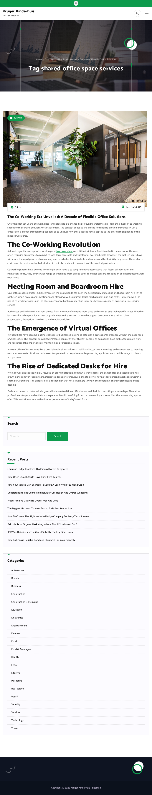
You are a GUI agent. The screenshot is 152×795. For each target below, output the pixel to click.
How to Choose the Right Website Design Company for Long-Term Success (48, 516)
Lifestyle (15, 673)
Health (15, 657)
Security (15, 704)
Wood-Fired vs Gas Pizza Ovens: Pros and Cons (32, 501)
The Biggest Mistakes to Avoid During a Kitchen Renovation (39, 509)
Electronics (17, 618)
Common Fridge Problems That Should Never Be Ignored (37, 469)
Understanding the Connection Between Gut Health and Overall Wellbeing (47, 493)
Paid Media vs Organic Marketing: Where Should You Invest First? (42, 524)
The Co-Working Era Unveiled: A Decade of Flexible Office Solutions (81, 59)
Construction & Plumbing (24, 602)
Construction (18, 594)
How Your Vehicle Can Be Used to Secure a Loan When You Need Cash (45, 485)
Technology (17, 720)
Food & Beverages (21, 649)
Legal (14, 665)
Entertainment (19, 626)
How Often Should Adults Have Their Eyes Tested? (34, 477)
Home (38, 59)
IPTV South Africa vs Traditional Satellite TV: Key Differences (40, 532)
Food (14, 641)
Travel (14, 728)
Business (18, 118)
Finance (15, 633)
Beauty (15, 578)
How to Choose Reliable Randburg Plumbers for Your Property (41, 540)
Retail (14, 697)
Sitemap (96, 788)
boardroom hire (64, 251)
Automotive (17, 570)
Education (16, 610)
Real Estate (17, 689)
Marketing (16, 681)
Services (15, 712)
